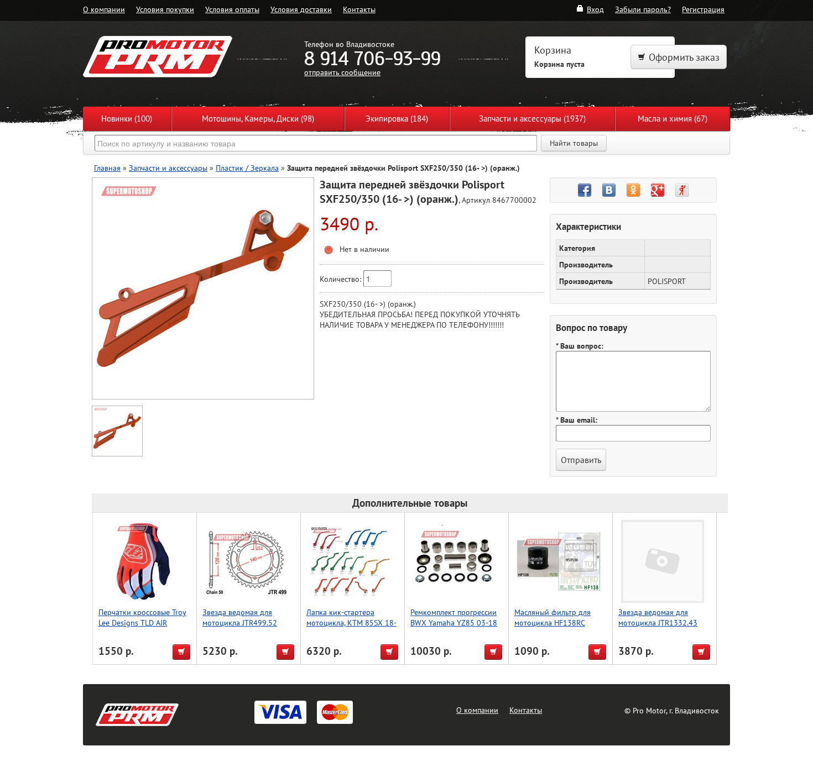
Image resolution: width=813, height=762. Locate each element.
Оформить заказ (684, 57)
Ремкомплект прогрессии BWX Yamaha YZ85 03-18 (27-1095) (453, 622)
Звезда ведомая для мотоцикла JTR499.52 (239, 617)
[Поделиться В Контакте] (609, 190)
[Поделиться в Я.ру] (682, 190)
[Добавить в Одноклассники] (633, 190)
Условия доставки (301, 9)
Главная (107, 167)
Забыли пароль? (643, 9)
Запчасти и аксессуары (168, 167)
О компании (104, 9)
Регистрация (703, 9)
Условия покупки (165, 9)
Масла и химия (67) (672, 118)
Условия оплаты (232, 9)
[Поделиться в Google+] (657, 190)
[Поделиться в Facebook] (584, 190)
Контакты (359, 9)
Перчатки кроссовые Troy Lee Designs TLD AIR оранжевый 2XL (142, 622)
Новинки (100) (126, 118)
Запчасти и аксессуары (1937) (532, 118)
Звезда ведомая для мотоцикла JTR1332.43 (657, 617)
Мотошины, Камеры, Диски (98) (258, 118)
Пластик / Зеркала (247, 167)
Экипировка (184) (397, 118)
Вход (595, 9)
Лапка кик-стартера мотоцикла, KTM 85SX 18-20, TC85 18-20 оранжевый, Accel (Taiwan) (351, 628)
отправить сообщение (342, 72)
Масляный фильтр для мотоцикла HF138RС (552, 617)
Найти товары (574, 143)
